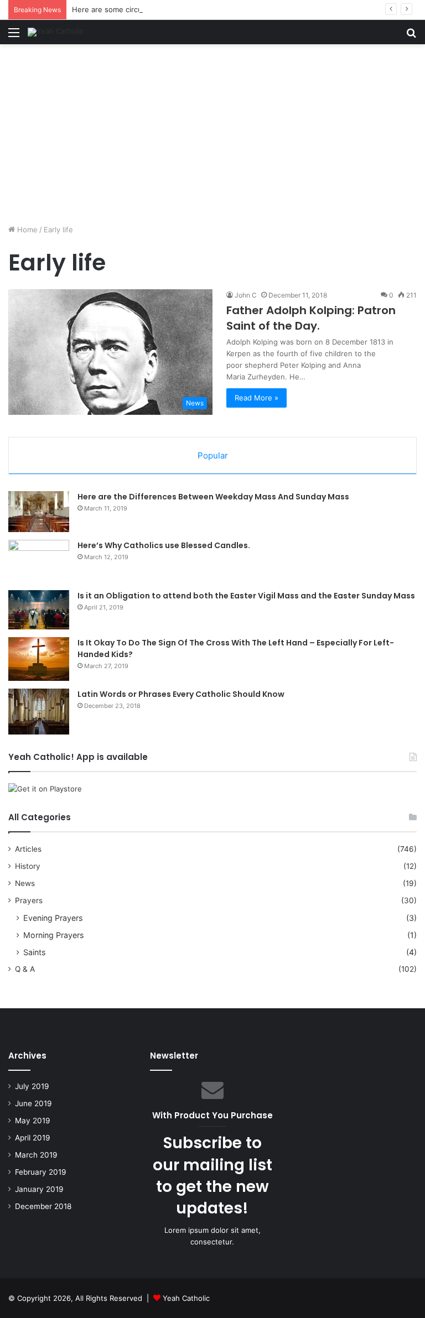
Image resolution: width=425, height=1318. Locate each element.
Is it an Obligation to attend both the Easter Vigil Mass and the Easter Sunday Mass (246, 595)
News (25, 883)
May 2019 (32, 1120)
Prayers (29, 900)
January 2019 (39, 1189)
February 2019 (40, 1172)
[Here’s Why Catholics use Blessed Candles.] (38, 561)
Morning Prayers (53, 935)
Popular (213, 455)
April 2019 (32, 1137)
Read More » (256, 397)
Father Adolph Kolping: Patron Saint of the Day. (311, 318)
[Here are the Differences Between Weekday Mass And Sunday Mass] (38, 511)
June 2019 (33, 1103)
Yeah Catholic (186, 1298)
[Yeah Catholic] (56, 32)
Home (26, 229)
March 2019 (36, 1154)
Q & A (25, 969)
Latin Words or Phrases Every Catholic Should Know (180, 694)
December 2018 (43, 1206)
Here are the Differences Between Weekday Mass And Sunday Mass (213, 496)
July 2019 (32, 1086)
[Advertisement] (212, 138)
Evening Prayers (52, 918)
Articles (28, 849)
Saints (34, 952)
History (27, 866)
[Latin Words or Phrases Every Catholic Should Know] (38, 712)
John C (246, 295)
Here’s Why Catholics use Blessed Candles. (163, 545)
